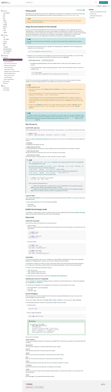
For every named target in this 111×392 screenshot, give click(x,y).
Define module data (8, 67)
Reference (5, 83)
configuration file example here (58, 275)
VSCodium (65, 259)
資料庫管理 (5, 35)
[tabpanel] (57, 70)
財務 (4, 14)
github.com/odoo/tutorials (39, 63)
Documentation (6, 89)
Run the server (93, 13)
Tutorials (5, 57)
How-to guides (6, 81)
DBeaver (39, 282)
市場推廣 (5, 24)
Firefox (68, 197)
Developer (5, 55)
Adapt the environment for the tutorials (98, 11)
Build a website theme (9, 79)
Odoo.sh (5, 41)
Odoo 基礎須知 (6, 13)
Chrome (63, 197)
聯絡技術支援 (29, 387)
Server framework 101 (8, 61)
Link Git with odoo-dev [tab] (47, 60)
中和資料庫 (5, 47)
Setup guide (7, 59)
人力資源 (5, 22)
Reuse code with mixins (9, 75)
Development (6, 88)
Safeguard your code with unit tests (11, 71)
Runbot (39, 104)
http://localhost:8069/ (34, 197)
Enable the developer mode (96, 15)
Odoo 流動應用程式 (7, 51)
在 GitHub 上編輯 (81, 10)
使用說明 (5, 11)
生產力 (4, 28)
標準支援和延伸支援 (7, 49)
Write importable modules (9, 73)
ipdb (59, 300)
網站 (4, 18)
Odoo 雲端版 (6, 39)
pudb (54, 300)
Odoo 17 (105, 6)
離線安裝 (5, 43)
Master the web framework (10, 65)
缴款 (4, 86)
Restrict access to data (9, 69)
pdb (50, 300)
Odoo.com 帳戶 (6, 53)
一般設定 (5, 32)
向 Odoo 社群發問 (39, 387)
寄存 (4, 37)
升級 (4, 45)
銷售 (4, 16)
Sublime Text (36, 261)
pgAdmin (32, 282)
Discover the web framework (10, 63)
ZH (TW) (99, 6)
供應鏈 (4, 20)
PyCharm (28, 261)
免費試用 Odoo (103, 2)
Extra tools (92, 17)
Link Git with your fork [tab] (34, 60)
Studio (4, 30)
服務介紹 (5, 26)
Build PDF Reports (8, 77)
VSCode (59, 259)
